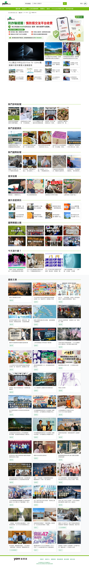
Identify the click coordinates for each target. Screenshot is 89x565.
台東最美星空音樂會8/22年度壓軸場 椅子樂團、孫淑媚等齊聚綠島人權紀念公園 (19, 434)
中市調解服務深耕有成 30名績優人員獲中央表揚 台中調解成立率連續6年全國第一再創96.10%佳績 (44, 412)
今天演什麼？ (14, 250)
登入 (81, 3)
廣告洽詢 (72, 559)
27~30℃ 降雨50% (30, 12)
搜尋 (48, 9)
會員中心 (47, 559)
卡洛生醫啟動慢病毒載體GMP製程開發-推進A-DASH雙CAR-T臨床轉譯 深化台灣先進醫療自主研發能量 (19, 502)
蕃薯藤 (6, 3)
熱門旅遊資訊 (14, 128)
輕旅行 (24, 9)
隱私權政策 (60, 559)
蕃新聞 (18, 9)
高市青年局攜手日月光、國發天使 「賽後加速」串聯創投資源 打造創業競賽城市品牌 (19, 321)
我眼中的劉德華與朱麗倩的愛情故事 (18, 342)
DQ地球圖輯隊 (33, 9)
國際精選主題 (14, 222)
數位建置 (66, 559)
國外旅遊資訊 (14, 200)
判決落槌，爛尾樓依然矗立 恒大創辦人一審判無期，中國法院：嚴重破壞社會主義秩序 (19, 547)
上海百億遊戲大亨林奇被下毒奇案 (42, 342)
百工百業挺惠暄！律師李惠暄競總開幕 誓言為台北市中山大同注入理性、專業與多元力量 (69, 479)
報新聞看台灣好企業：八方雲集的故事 (68, 365)
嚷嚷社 (42, 9)
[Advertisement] (44, 92)
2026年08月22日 (12, 12)
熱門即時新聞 (14, 104)
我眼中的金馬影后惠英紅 (40, 455)
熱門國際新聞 (14, 152)
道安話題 (12, 176)
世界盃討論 (69, 9)
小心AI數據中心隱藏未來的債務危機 (43, 387)
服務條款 (53, 559)
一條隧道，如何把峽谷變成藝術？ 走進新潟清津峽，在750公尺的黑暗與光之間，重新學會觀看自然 (19, 524)
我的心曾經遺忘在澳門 (15, 297)
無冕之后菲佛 (61, 387)
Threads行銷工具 (58, 9)
